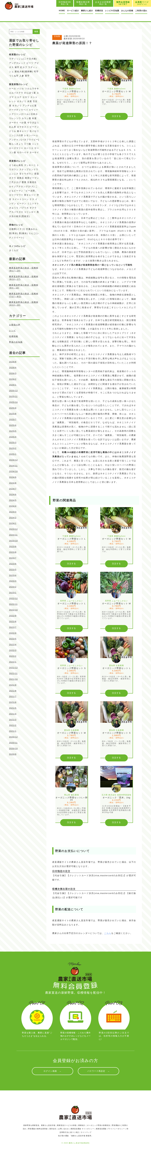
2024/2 (12, 518)
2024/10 (13, 471)
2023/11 (13, 535)
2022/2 (12, 656)
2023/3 (12, 581)
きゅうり (14, 208)
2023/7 (12, 558)
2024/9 (12, 477)
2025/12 (13, 391)
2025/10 (13, 402)
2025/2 (12, 448)
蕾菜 (24, 182)
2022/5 (12, 639)
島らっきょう (16, 144)
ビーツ (30, 63)
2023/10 (13, 541)
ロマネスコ (23, 127)
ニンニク (14, 174)
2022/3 (12, 650)
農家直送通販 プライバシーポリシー (110, 1129)
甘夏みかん (32, 229)
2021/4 (12, 714)
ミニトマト (33, 203)
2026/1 (12, 385)
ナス (32, 199)
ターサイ (14, 122)
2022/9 (12, 616)
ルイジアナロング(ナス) (22, 186)
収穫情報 (13, 336)
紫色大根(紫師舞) (24, 71)
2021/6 (12, 702)
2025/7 (12, 419)
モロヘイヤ (23, 152)
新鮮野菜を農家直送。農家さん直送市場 (39, 1125)
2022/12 (13, 598)
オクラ (33, 208)
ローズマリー (16, 148)
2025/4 (12, 437)
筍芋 (36, 71)
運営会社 (52, 1129)
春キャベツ (23, 131)
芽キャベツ (30, 195)
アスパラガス (16, 212)
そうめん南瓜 (16, 165)
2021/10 (13, 679)
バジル (20, 88)
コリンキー (30, 212)
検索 (36, 32)
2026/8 (12, 362)
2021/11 (13, 673)
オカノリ (21, 101)
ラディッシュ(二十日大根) (23, 59)
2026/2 (12, 379)
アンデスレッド (17, 63)
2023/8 (12, 552)
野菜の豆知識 (16, 342)
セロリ (26, 97)
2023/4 (12, 575)
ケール (12, 88)
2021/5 (12, 708)
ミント (35, 144)
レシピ (12, 330)
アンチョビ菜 (30, 105)
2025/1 (12, 454)
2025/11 (13, 396)
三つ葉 (27, 144)
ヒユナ (18, 97)
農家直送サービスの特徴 (66, 1125)
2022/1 (12, 662)
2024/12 (13, 460)
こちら (107, 933)
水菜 (29, 101)
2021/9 (12, 685)
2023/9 (12, 546)
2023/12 (13, 529)
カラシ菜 (26, 118)
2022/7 (12, 627)
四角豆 (20, 178)
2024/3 (12, 512)
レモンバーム (31, 135)
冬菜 (34, 118)
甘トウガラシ (26, 174)
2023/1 (12, 593)
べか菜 (22, 122)
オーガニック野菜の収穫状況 (98, 1125)
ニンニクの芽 (16, 135)
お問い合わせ (63, 1129)
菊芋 (17, 67)
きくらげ (14, 250)
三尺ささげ (15, 182)
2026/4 (12, 368)
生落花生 (32, 182)
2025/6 (12, 425)
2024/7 (12, 489)
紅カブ (23, 67)
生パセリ (34, 131)
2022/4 (12, 644)
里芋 (27, 76)
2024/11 (13, 466)
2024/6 (12, 494)
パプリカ (24, 208)
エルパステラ (16, 93)
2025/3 (12, 442)
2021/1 (12, 731)
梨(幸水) (13, 233)
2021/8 (12, 691)
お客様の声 (14, 325)
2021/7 (12, 696)
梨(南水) (23, 233)
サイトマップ (86, 1132)
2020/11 (13, 743)
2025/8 (12, 414)
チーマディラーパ (18, 110)
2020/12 (13, 737)
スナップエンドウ (28, 169)
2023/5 (12, 570)
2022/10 (13, 610)
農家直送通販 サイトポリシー (82, 1129)
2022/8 (12, 621)
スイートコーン (20, 199)
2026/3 (12, 373)
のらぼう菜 (30, 93)
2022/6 (12, 633)
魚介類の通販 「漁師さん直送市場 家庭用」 (75, 1136)
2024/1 (12, 523)
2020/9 (12, 754)
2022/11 (13, 604)
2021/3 (12, 720)
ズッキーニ (30, 165)
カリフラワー (16, 195)
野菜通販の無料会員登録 (38, 1129)
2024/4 (12, 506)
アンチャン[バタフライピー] (24, 139)
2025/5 (12, 431)
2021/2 (12, 725)
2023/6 (12, 564)
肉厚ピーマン (32, 178)
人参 (21, 76)
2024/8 (12, 483)
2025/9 (12, 408)
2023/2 (12, 587)
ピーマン (21, 203)
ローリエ (29, 148)
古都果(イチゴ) (17, 229)
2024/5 (12, 500)
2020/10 (13, 748)
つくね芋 (14, 76)
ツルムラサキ (32, 88)
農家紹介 (81, 1125)
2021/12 (13, 668)
